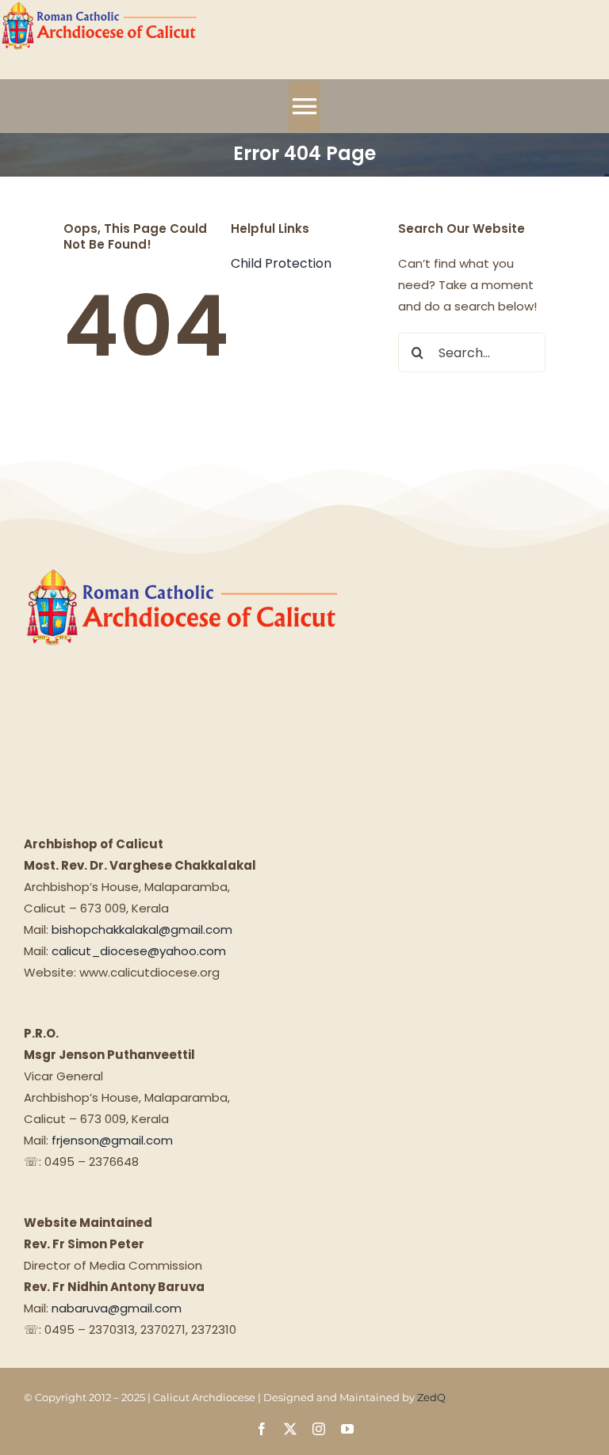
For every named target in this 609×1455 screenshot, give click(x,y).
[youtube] (347, 1429)
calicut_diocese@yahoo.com (139, 951)
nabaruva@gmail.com (117, 1308)
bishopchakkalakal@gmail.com (142, 929)
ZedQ (431, 1397)
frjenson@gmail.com (112, 1140)
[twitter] (290, 1429)
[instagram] (318, 1429)
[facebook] (261, 1429)
